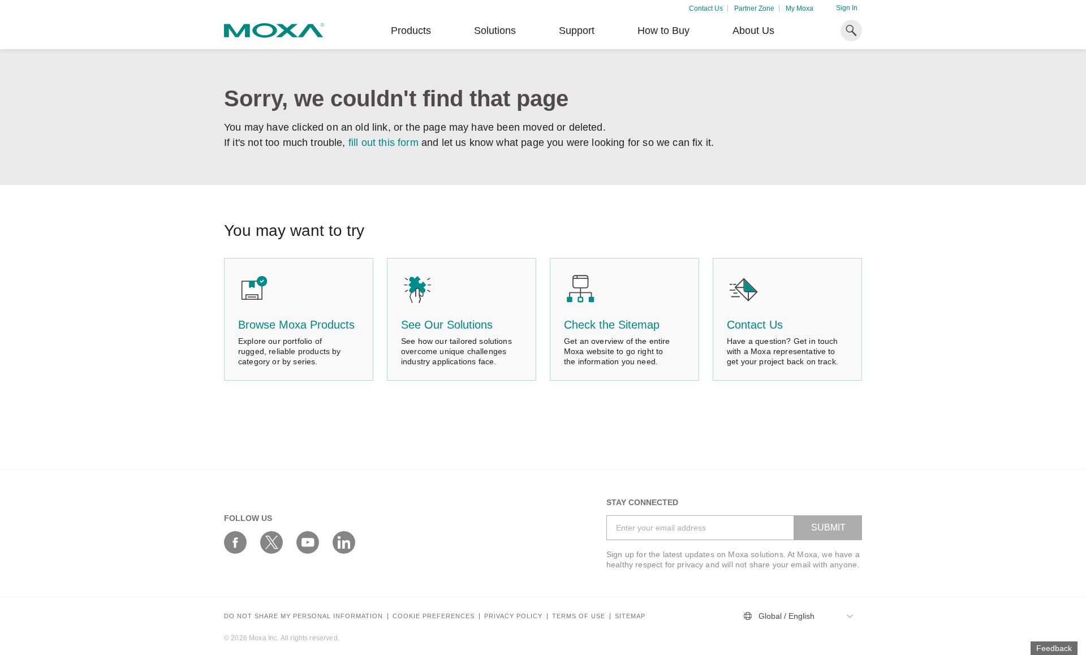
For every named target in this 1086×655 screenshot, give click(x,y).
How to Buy (663, 30)
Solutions (495, 30)
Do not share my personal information (303, 616)
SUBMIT (828, 527)
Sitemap (630, 616)
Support (576, 30)
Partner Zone (754, 8)
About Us (753, 30)
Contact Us (706, 8)
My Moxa (799, 8)
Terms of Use (578, 616)
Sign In (846, 8)
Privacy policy (513, 616)
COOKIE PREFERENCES (434, 616)
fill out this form (383, 142)
